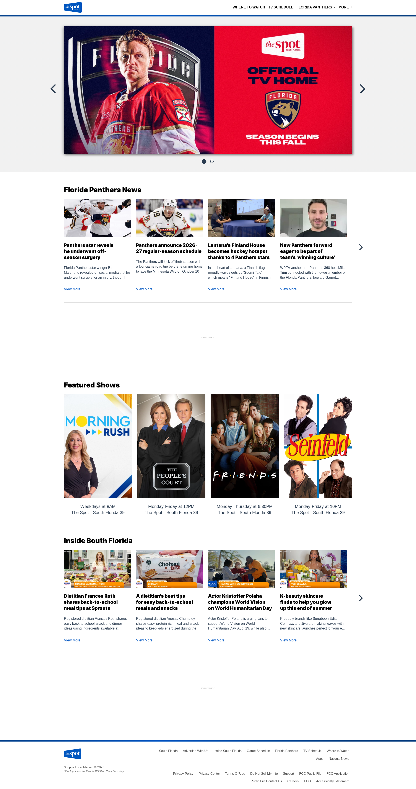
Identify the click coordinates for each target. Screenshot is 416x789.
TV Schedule (280, 7)
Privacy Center (209, 773)
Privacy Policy (183, 773)
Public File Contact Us (266, 781)
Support (288, 773)
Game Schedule (258, 751)
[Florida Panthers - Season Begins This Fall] (208, 91)
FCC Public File (310, 773)
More (345, 7)
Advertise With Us (195, 751)
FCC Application (338, 773)
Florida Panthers (315, 7)
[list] (208, 90)
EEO (307, 781)
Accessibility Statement (332, 781)
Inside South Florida (228, 751)
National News (339, 758)
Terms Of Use (235, 773)
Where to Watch (249, 7)
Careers (293, 781)
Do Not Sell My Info (264, 773)
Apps (319, 758)
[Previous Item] (54, 89)
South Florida (168, 751)
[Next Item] (362, 89)
